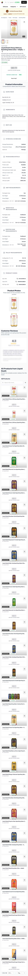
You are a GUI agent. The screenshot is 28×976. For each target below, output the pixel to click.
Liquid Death (4, 45)
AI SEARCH (17, 2)
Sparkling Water (22, 17)
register (10, 13)
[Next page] (24, 973)
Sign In (24, 2)
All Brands (5, 6)
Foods (10, 17)
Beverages (15, 17)
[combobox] (12, 2)
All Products (23, 6)
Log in (5, 13)
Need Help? (14, 78)
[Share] (2, 51)
